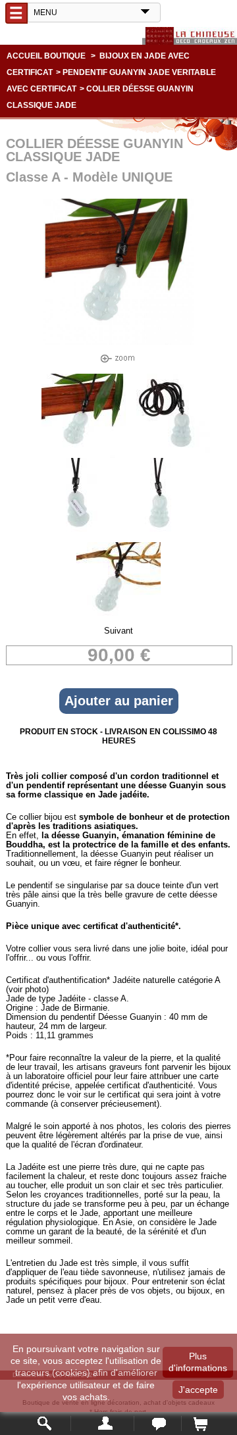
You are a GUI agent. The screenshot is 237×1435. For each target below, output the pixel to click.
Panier (200, 1423)
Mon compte (102, 1423)
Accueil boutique (46, 56)
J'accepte (198, 1389)
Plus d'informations (198, 1362)
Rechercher (45, 1423)
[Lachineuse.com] (189, 36)
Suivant (118, 631)
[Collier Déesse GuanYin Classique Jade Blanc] (83, 455)
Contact (157, 1423)
